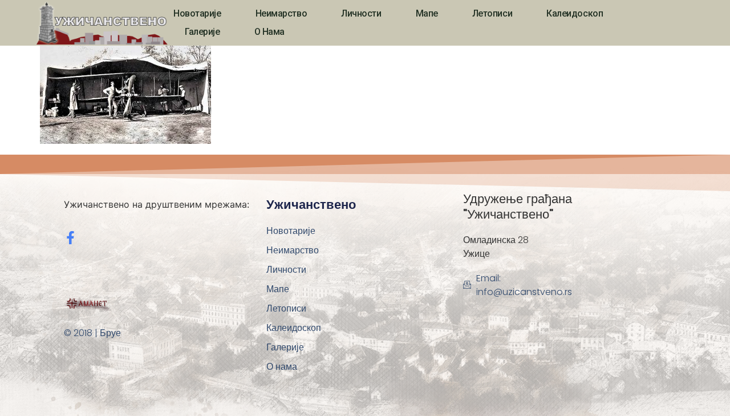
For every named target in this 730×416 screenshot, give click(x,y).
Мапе (427, 13)
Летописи (492, 13)
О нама (269, 31)
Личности (361, 13)
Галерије (202, 31)
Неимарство (281, 13)
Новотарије (197, 13)
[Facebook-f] (70, 237)
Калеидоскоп (574, 13)
